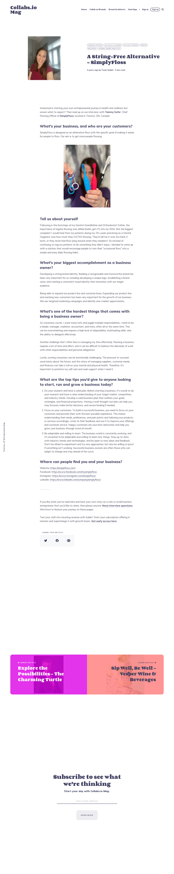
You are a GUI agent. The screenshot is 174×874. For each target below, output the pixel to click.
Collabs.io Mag (23, 9)
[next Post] (48, 675)
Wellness (92, 48)
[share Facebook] (57, 541)
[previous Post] (125, 675)
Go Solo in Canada (113, 45)
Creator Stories (95, 45)
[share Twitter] (45, 541)
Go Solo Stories (131, 45)
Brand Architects (117, 9)
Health (144, 45)
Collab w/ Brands (98, 9)
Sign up (155, 9)
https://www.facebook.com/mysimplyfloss (74, 471)
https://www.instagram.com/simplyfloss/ (74, 475)
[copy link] (68, 541)
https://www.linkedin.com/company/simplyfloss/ (75, 479)
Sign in (145, 9)
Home (84, 9)
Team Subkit (107, 70)
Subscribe (87, 815)
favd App (132, 9)
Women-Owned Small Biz (109, 48)
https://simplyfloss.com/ (62, 468)
